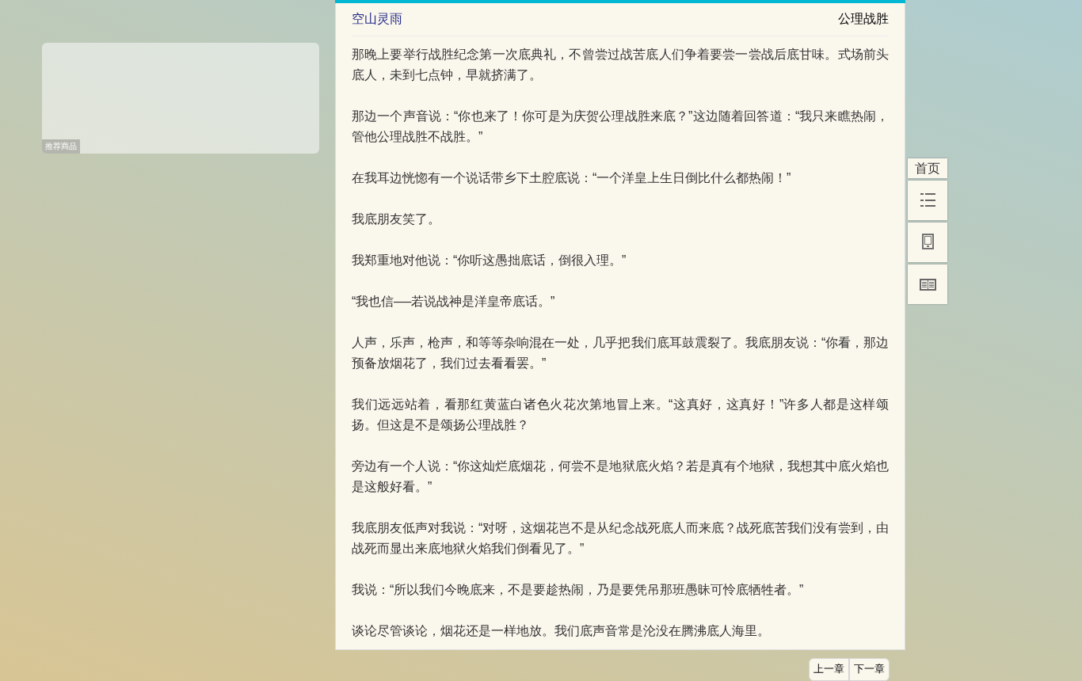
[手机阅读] (927, 242)
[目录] (927, 200)
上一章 (828, 669)
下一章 (869, 669)
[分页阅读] (927, 284)
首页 (927, 168)
